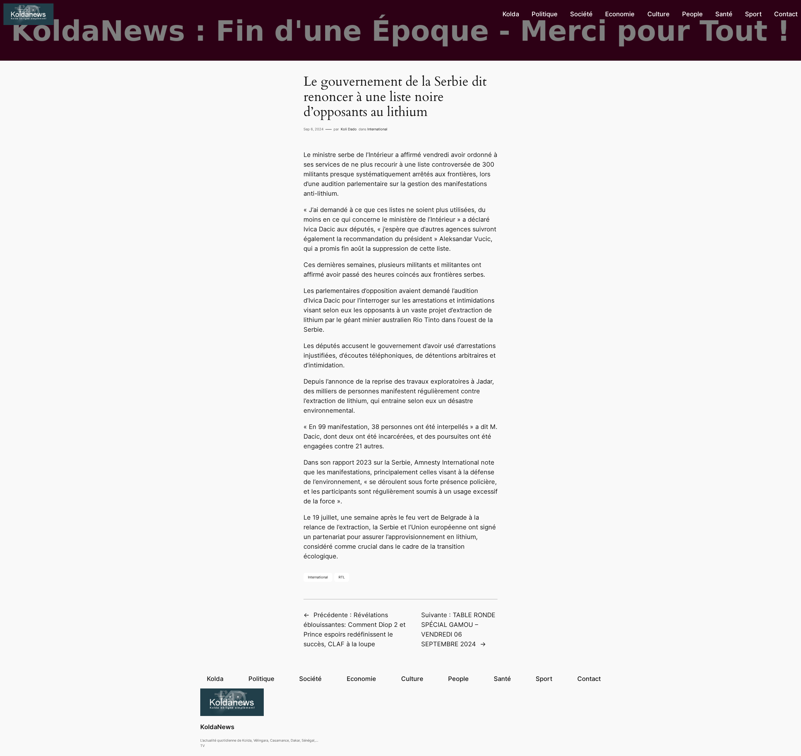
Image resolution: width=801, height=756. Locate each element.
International (377, 129)
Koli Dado (349, 129)
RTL (342, 577)
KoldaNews (217, 727)
